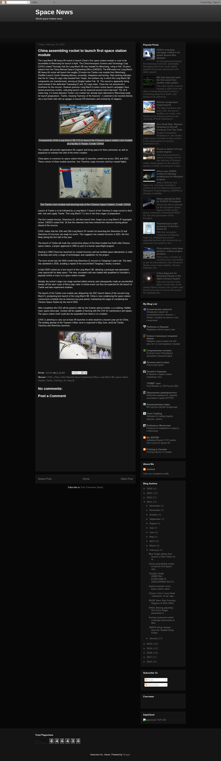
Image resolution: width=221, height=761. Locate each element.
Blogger (126, 754)
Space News (54, 12)
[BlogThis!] (76, 372)
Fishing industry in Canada (159, 452)
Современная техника (159, 350)
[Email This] (73, 372)
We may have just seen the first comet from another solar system (169, 80)
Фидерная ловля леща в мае (161, 329)
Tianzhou (58, 380)
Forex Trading (154, 413)
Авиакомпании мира (158, 404)
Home (86, 479)
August (153, 523)
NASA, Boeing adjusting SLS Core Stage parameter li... (161, 610)
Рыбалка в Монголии (159, 425)
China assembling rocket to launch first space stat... (161, 566)
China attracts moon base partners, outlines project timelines (170, 251)
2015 (150, 661)
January (153, 638)
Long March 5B (107, 377)
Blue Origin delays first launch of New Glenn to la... (162, 557)
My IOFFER (153, 437)
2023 (150, 493)
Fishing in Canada (157, 449)
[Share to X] (79, 372)
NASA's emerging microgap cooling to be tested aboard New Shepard (168, 53)
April (152, 541)
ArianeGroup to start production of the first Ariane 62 (167, 226)
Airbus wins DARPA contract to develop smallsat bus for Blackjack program (170, 175)
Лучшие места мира (158, 362)
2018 (150, 652)
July (151, 527)
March (153, 545)
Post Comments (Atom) (92, 487)
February (154, 550)
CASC (50, 377)
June (152, 532)
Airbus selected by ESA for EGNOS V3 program (169, 200)
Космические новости (159, 309)
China (56, 377)
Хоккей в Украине (156, 371)
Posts (150, 679)
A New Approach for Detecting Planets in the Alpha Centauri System (169, 276)
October (153, 514)
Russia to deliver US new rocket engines (169, 150)
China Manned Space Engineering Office (80, 377)
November (155, 510)
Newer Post (44, 479)
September (155, 519)
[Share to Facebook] (82, 372)
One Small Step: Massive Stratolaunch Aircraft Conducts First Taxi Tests (169, 127)
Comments (153, 685)
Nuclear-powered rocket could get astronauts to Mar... (162, 620)
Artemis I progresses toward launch (167, 103)
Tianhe (49, 380)
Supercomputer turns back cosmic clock (160, 587)
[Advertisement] (113, 29)
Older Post (127, 479)
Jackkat (150, 469)
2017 (150, 657)
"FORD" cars (154, 383)
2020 (150, 644)
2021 (150, 502)
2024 (150, 488)
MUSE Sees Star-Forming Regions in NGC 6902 (162, 601)
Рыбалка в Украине (158, 326)
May (152, 536)
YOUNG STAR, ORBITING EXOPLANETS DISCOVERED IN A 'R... (162, 577)
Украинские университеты (162, 392)
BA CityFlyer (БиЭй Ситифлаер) (162, 407)
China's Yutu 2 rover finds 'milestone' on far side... (162, 594)
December (155, 505)
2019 (150, 648)
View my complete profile (156, 473)
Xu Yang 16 (69, 380)
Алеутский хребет (155, 365)
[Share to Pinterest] (85, 372)
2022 (150, 497)
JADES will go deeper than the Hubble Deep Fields (161, 630)
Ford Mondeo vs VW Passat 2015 (162, 386)
